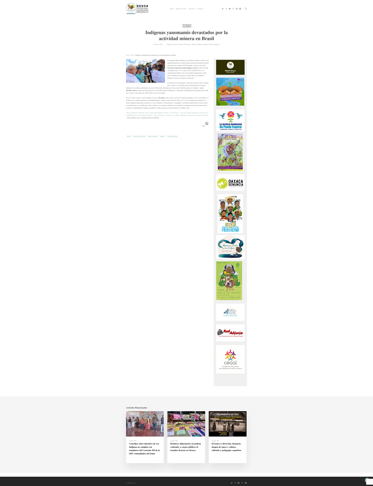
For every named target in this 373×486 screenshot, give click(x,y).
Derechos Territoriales (184, 44)
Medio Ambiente (197, 44)
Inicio (128, 55)
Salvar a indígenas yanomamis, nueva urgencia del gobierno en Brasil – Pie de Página (152, 113)
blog (132, 55)
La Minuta (187, 26)
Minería (205, 44)
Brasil (175, 44)
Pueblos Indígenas (214, 44)
